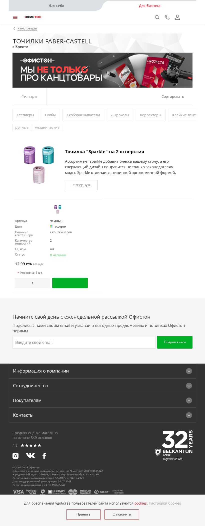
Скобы (50, 115)
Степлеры (25, 115)
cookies (140, 503)
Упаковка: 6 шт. (30, 273)
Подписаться (175, 342)
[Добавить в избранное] (98, 283)
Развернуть (81, 184)
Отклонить (121, 514)
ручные (21, 127)
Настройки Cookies (165, 503)
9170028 (56, 221)
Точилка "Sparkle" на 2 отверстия (104, 151)
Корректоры (150, 115)
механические (47, 127)
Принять (83, 514)
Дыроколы (120, 115)
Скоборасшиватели (83, 115)
